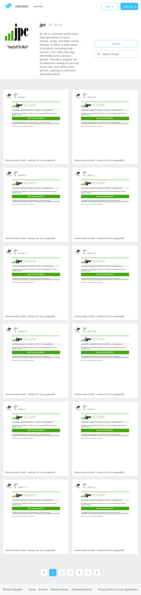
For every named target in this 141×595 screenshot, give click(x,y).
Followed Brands (82, 589)
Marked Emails (59, 589)
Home (32, 589)
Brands (38, 6)
